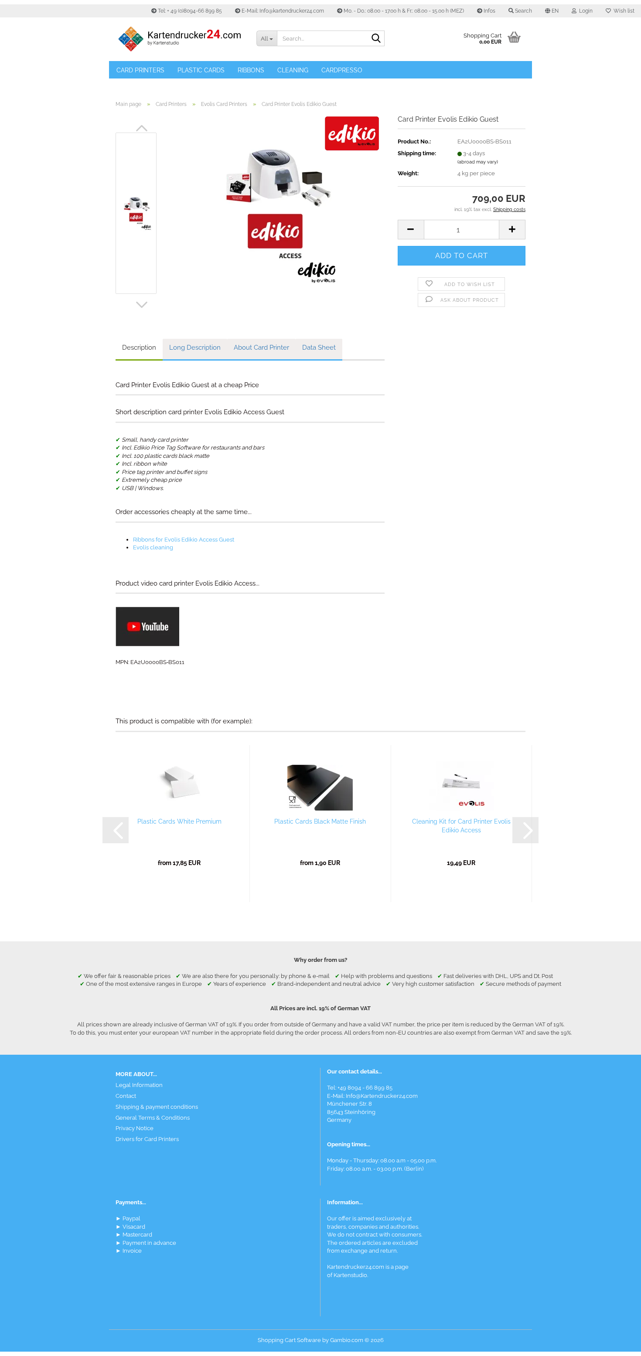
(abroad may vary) (477, 162)
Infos (488, 11)
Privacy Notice (134, 1128)
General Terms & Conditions (153, 1117)
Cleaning (292, 70)
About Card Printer (261, 347)
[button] (552, 10)
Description (139, 347)
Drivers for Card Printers (147, 1139)
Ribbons (251, 70)
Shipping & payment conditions (157, 1107)
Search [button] (523, 11)
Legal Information (139, 1085)
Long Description (195, 347)
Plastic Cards (201, 70)
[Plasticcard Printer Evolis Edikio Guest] (275, 212)
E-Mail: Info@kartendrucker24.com (282, 11)
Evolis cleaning (153, 547)
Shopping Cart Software (289, 1340)
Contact (126, 1096)
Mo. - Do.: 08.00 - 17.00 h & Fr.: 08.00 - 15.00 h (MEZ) (403, 11)
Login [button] (584, 11)
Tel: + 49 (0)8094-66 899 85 (189, 11)
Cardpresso (341, 70)
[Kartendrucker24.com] (179, 39)
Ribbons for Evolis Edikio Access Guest (183, 539)
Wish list (622, 11)
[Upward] (617, 1343)
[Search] (376, 39)
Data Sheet (319, 347)
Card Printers (140, 70)
